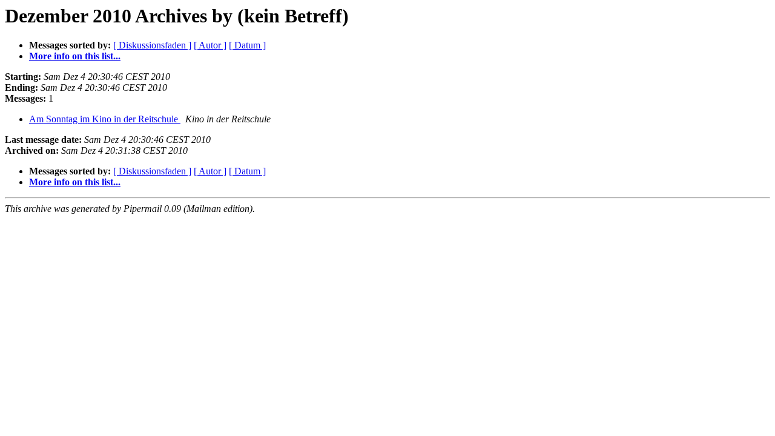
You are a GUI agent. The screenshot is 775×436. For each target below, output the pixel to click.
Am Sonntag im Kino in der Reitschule (104, 119)
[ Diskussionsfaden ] (152, 45)
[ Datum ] (247, 45)
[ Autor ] (210, 45)
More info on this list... (74, 56)
